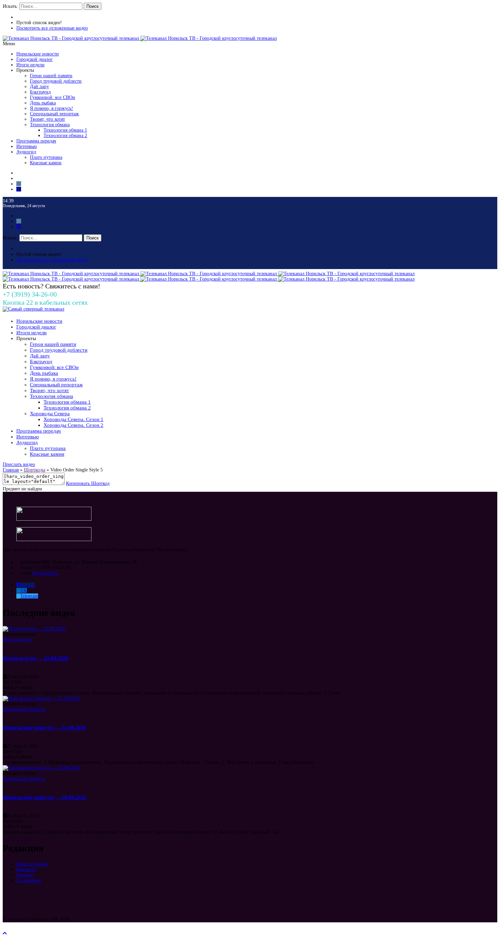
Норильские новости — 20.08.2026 (44, 797)
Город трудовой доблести (56, 81)
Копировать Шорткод (88, 483)
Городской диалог (34, 59)
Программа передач (36, 141)
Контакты (26, 869)
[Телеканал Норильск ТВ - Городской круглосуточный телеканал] (71, 38)
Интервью (26, 146)
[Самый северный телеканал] (33, 309)
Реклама (24, 874)
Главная (11, 469)
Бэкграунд (40, 92)
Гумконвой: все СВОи (52, 97)
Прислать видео (19, 464)
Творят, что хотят (47, 119)
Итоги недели (30, 64)
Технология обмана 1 (65, 130)
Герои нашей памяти (51, 75)
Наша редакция (32, 864)
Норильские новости (37, 53)
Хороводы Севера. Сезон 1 (73, 419)
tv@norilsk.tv (45, 572)
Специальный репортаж (54, 113)
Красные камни (46, 162)
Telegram (29, 596)
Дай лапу (39, 86)
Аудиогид (26, 151)
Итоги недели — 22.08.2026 (35, 658)
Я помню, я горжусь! (51, 108)
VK (23, 590)
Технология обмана (50, 124)
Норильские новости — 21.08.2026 (44, 728)
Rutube (28, 585)
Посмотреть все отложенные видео (52, 28)
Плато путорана (46, 157)
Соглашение (28, 880)
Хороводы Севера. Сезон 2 (73, 425)
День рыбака (43, 102)
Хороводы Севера (50, 413)
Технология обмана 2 (65, 135)
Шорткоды (34, 469)
